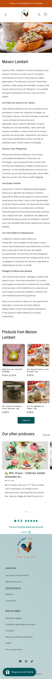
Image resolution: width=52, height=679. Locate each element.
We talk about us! (14, 582)
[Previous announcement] (5, 4)
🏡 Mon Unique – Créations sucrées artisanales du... (25, 474)
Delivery (9, 594)
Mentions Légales (14, 618)
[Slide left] (20, 512)
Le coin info (11, 601)
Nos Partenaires (13, 588)
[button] (5, 15)
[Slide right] (32, 512)
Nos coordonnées (14, 649)
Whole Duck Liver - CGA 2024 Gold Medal (12, 370)
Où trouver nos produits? (17, 575)
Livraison (10, 631)
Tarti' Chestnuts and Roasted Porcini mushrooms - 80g (11, 407)
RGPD (8, 643)
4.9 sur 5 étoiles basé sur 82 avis (26, 527)
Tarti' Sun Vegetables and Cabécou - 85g (35, 407)
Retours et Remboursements (19, 637)
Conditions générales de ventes (20, 624)
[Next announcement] (47, 4)
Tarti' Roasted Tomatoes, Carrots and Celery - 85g (38, 370)
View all (26, 420)
